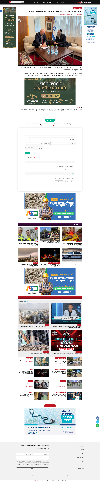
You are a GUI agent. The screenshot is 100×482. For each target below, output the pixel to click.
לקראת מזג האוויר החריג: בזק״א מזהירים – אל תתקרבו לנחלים (50, 265)
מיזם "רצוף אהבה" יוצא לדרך (26, 360)
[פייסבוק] (97, 418)
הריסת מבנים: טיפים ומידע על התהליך (40, 354)
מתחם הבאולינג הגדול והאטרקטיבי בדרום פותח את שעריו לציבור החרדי (67, 354)
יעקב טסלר (78, 107)
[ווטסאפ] (97, 425)
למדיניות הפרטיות (37, 466)
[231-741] (9, 48)
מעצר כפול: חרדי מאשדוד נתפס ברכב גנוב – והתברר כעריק (72, 263)
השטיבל (36, 2)
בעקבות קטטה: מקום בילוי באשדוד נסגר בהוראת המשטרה (26, 395)
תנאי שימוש (81, 465)
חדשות (62, 2)
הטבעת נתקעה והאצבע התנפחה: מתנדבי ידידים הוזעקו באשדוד (28, 243)
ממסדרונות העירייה (46, 2)
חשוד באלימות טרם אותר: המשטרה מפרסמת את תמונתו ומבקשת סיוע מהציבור (26, 372)
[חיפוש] (10, 2)
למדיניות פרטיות (44, 480)
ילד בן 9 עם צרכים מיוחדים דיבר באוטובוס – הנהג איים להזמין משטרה (59, 361)
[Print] (50, 104)
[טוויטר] (97, 422)
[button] (1, 11)
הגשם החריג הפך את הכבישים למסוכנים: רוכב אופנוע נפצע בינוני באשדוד (72, 243)
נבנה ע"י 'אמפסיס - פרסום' (31, 475)
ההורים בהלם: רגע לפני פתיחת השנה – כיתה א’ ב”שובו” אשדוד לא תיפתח (59, 372)
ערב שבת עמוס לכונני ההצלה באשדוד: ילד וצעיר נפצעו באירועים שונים (50, 242)
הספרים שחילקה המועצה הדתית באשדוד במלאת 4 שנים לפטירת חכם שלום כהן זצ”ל (25, 384)
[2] (50, 434)
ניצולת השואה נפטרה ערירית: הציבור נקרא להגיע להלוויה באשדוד (59, 384)
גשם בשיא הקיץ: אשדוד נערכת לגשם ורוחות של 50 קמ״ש (29, 265)
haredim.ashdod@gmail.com (41, 448)
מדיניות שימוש (36, 480)
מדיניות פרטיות (81, 468)
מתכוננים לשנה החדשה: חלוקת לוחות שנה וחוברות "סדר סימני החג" (59, 395)
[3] (90, 43)
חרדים (56, 2)
